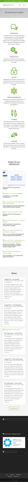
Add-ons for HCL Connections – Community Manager (12, 224)
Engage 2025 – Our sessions (11, 279)
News (22, 280)
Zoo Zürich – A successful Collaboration (10, 196)
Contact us (14, 408)
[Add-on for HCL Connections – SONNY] (14, 178)
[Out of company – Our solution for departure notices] (14, 252)
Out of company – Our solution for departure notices (13, 256)
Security (14, 77)
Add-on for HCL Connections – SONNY (12, 188)
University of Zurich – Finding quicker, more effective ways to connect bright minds (12, 245)
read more (6, 298)
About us (16, 476)
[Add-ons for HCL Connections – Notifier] (14, 212)
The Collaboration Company (14, 12)
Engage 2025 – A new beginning (12, 305)
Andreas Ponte (9, 280)
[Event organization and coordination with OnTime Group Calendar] (14, 203)
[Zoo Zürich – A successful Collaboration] (14, 193)
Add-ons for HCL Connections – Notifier (12, 214)
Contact (10, 476)
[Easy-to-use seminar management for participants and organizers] (14, 231)
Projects (12, 474)
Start (6, 474)
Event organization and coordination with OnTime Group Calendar (13, 206)
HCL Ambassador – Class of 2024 (13, 383)
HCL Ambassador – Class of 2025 (13, 333)
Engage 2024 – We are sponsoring (13, 359)
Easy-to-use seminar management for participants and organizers (13, 234)
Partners (18, 474)
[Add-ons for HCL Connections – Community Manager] (14, 221)
